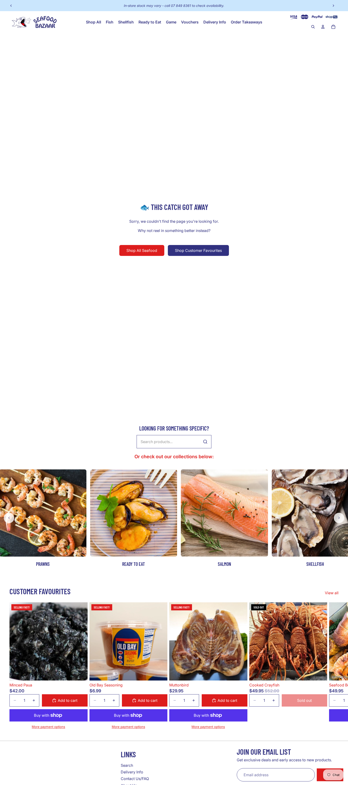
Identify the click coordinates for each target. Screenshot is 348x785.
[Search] (313, 27)
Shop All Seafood (141, 250)
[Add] (80, 673)
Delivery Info (132, 772)
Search (127, 765)
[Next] (339, 518)
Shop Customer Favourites (198, 250)
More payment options (48, 727)
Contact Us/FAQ (135, 778)
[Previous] (9, 518)
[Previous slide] (11, 5)
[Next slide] (333, 5)
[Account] (323, 27)
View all (332, 592)
